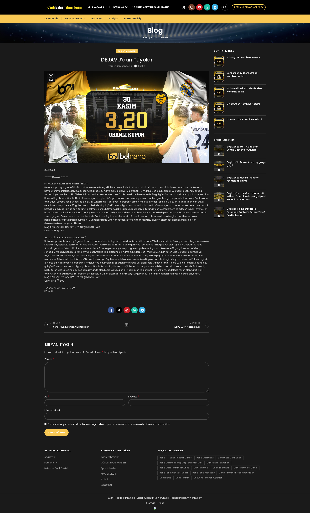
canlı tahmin (182, 477)
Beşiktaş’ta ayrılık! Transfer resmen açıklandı (243, 179)
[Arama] (225, 7)
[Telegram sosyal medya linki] (215, 7)
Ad (46, 396)
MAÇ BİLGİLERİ (108, 473)
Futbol (104, 479)
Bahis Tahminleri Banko (245, 467)
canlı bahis (165, 477)
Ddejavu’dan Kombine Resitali (244, 119)
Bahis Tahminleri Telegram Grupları (236, 472)
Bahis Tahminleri (159, 37)
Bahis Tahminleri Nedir (203, 472)
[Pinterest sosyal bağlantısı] (127, 310)
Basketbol (106, 485)
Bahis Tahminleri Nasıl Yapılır (174, 472)
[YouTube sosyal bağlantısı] (199, 7)
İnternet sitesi (52, 410)
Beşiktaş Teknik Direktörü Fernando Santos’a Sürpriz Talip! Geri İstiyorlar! (246, 212)
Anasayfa (49, 457)
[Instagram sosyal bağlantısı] (191, 7)
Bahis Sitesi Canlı (205, 457)
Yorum (49, 359)
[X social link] (184, 7)
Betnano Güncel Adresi (247, 7)
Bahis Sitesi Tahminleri (218, 462)
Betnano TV (50, 462)
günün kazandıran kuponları (208, 477)
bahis (162, 457)
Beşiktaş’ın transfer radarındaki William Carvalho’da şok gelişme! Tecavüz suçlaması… (246, 196)
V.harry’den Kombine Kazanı (243, 57)
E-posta (133, 396)
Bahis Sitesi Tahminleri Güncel (174, 467)
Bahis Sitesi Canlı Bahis (229, 457)
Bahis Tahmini (201, 467)
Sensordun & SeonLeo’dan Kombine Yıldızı (242, 74)
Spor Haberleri (108, 468)
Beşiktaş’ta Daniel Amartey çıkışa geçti (246, 164)
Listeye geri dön (127, 325)
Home (145, 37)
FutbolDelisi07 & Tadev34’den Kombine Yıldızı (244, 90)
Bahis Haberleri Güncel (181, 457)
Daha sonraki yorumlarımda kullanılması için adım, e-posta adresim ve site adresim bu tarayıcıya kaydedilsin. (109, 424)
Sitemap (150, 503)
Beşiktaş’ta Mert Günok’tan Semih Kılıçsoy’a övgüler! (242, 148)
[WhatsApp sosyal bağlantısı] (207, 7)
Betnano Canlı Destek (56, 468)
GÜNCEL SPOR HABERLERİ (114, 462)
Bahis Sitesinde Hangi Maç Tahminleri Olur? (181, 462)
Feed (161, 503)
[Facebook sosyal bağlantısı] (111, 310)
